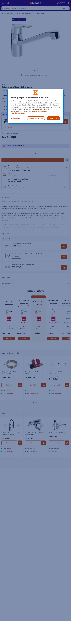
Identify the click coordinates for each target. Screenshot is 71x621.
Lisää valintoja (15, 118)
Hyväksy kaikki (53, 118)
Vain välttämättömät (36, 118)
